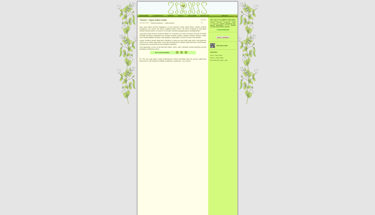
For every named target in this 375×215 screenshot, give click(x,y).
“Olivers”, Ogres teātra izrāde (153, 20)
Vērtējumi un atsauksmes (157, 22)
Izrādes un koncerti (169, 22)
